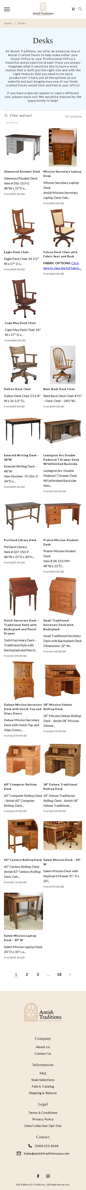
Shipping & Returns (43, 1093)
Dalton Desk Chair (17, 389)
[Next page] (70, 974)
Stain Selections (43, 1080)
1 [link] (16, 974)
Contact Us (43, 1053)
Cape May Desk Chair (20, 323)
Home (8, 23)
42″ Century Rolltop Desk (23, 859)
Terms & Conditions (43, 1112)
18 (59, 974)
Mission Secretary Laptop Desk (62, 174)
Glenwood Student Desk (22, 171)
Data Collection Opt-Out (43, 1126)
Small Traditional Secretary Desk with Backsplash (58, 625)
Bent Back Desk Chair (59, 389)
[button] (80, 9)
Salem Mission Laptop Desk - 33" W (20, 938)
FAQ (43, 1073)
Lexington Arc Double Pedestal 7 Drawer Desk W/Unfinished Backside (61, 460)
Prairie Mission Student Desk (61, 542)
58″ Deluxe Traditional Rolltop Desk (60, 786)
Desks (22, 23)
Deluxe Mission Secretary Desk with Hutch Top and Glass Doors (23, 709)
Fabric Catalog (43, 1086)
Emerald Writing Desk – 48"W (21, 457)
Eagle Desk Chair (16, 252)
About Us (43, 1047)
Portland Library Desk (20, 540)
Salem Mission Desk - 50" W (61, 862)
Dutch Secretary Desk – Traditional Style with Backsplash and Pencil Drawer (21, 627)
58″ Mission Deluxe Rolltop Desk (57, 707)
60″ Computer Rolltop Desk (20, 786)
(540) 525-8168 (46, 1146)
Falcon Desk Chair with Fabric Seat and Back (60, 254)
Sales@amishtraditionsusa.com (47, 1153)
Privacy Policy (43, 1119)
